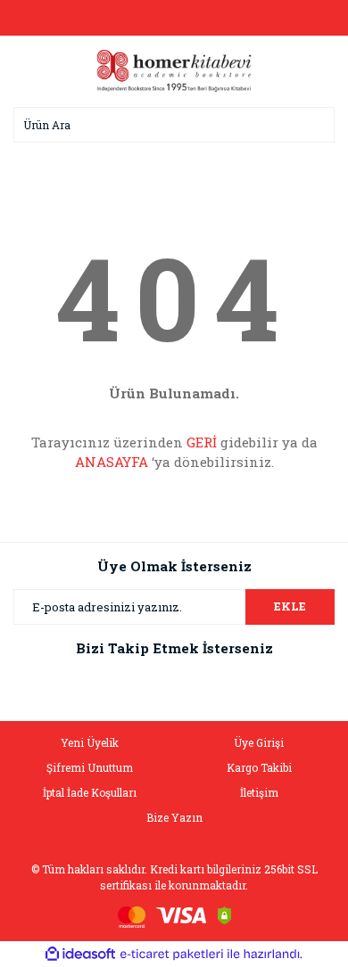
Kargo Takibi (259, 767)
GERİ (201, 442)
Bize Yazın (174, 817)
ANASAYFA (111, 462)
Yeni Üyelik (90, 742)
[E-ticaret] (172, 954)
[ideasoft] (80, 954)
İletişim (259, 792)
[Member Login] (174, 18)
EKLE (290, 606)
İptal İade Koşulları (90, 792)
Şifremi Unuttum (89, 767)
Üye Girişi (259, 742)
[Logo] (174, 69)
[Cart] (317, 18)
